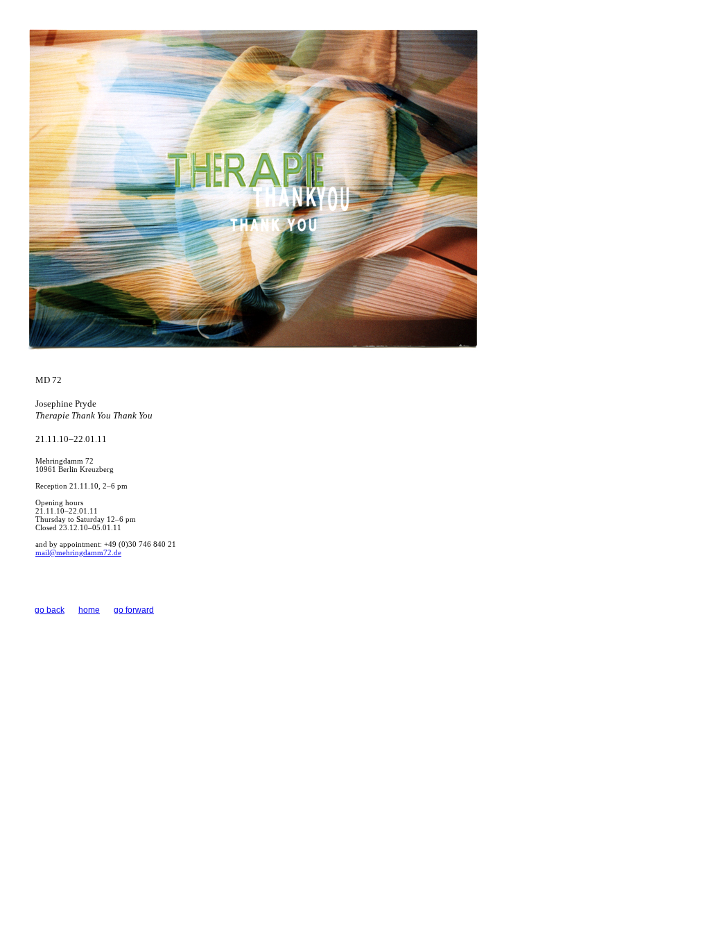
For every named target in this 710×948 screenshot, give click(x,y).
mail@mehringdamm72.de (78, 552)
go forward (134, 610)
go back (49, 610)
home (89, 610)
